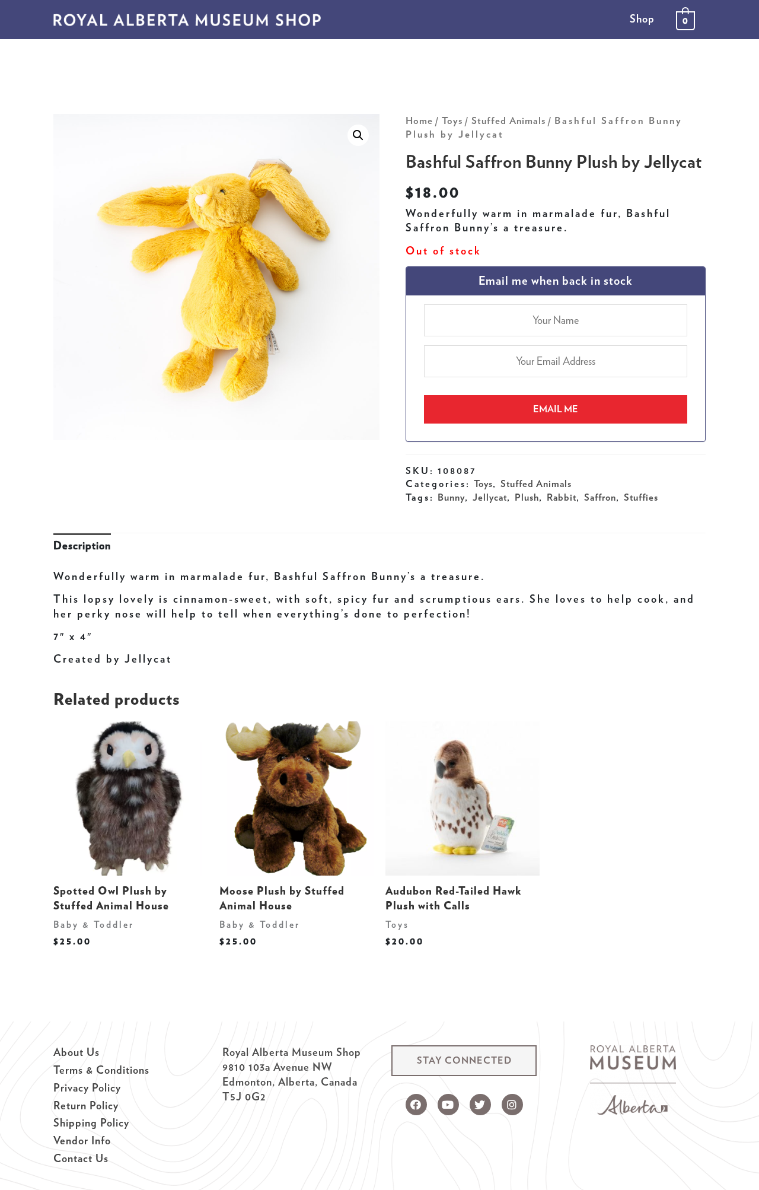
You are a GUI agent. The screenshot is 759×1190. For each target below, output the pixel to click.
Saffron (600, 497)
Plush (527, 497)
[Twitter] (480, 1104)
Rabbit (561, 497)
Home (419, 120)
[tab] (82, 546)
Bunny (451, 497)
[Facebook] (416, 1104)
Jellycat (490, 497)
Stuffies (641, 497)
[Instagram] (512, 1104)
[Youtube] (448, 1104)
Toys (452, 120)
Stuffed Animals (508, 120)
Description (82, 545)
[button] (464, 1060)
